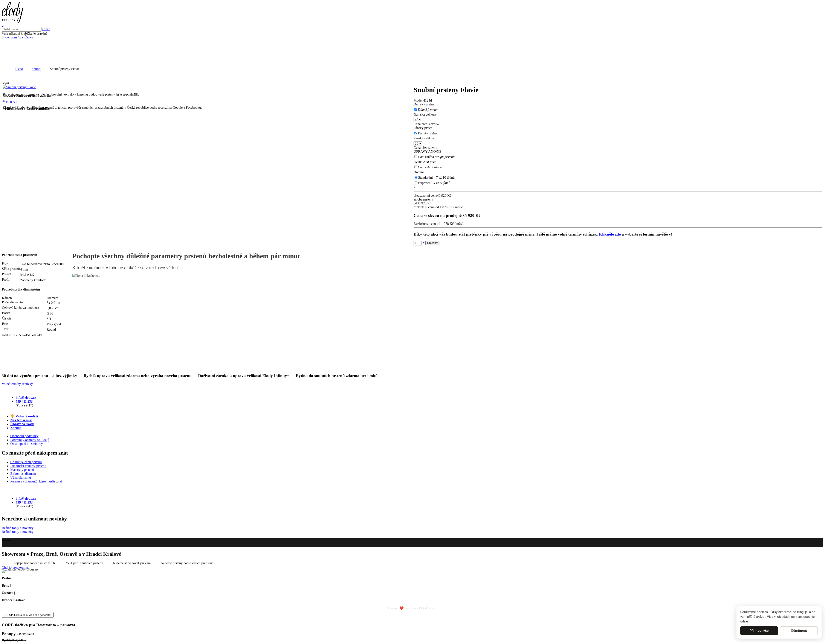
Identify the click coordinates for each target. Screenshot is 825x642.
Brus (5, 324)
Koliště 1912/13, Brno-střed (30, 585)
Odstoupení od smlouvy (26, 444)
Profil (5, 279)
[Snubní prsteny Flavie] (19, 87)
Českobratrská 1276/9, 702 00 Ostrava (42, 593)
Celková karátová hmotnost (20, 307)
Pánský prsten (423, 128)
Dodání (419, 172)
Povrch (7, 274)
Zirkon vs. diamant (23, 473)
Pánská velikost (424, 138)
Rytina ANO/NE (425, 162)
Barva (6, 313)
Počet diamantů (12, 302)
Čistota (6, 318)
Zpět (6, 83)
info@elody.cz (26, 397)
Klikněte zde (610, 234)
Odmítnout (799, 631)
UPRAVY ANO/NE (428, 151)
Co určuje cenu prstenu (26, 462)
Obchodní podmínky (24, 436)
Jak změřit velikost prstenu (28, 466)
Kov (5, 263)
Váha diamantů (20, 477)
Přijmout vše (759, 631)
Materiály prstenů (22, 470)
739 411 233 (24, 401)
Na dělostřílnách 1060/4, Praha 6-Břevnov (41, 578)
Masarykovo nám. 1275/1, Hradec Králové (56, 600)
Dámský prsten (424, 104)
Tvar (5, 329)
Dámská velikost (425, 114)
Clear (46, 29)
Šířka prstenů (11, 269)
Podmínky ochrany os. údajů (29, 440)
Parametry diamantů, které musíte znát (36, 481)
